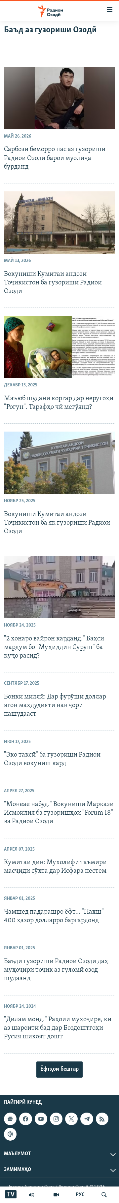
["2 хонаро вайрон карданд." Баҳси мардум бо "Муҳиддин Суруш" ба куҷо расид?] (59, 587)
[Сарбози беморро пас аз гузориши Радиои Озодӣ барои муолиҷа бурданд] (59, 98)
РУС (80, 1194)
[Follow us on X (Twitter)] (71, 1119)
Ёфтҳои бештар (59, 1069)
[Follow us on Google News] (10, 1119)
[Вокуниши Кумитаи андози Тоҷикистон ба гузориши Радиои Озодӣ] (59, 222)
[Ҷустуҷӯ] (104, 1195)
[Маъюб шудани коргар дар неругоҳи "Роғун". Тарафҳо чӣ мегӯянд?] (59, 347)
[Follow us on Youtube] (41, 1119)
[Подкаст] (10, 1134)
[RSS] (102, 1119)
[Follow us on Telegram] (86, 1119)
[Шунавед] (31, 1195)
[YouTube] (56, 1195)
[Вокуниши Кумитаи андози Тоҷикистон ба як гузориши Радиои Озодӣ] (59, 463)
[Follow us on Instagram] (56, 1119)
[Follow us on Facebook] (25, 1119)
